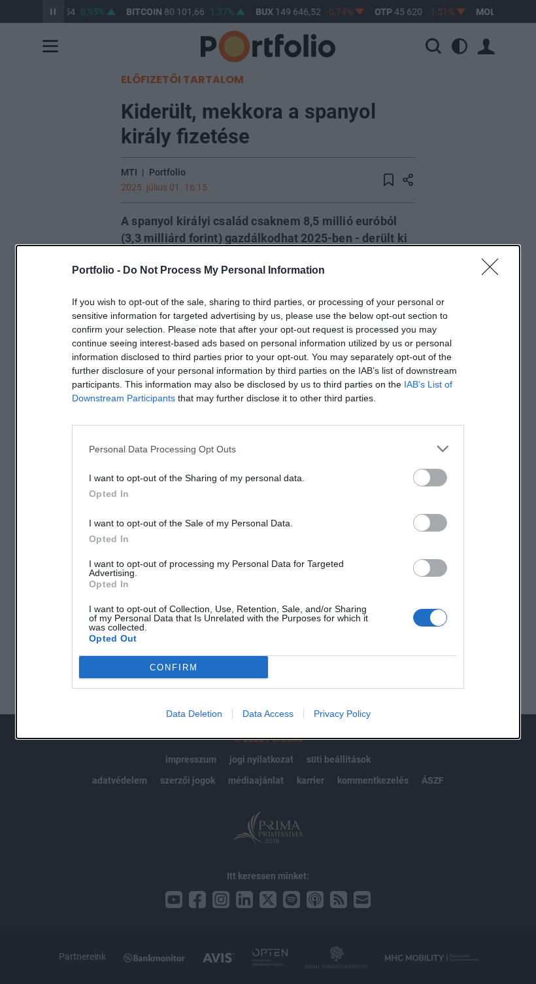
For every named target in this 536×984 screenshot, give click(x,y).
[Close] (494, 271)
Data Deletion (194, 713)
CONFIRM (174, 667)
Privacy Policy (342, 713)
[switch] (430, 477)
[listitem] (268, 449)
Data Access (268, 713)
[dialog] (268, 492)
